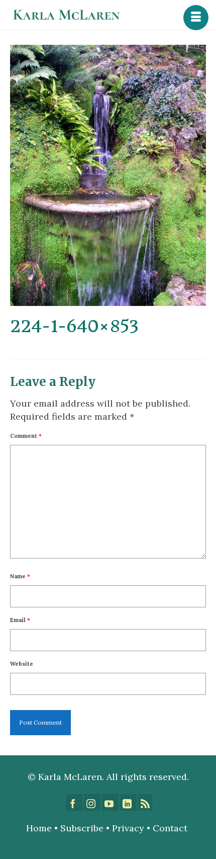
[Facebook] (74, 802)
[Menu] (195, 17)
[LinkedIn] (128, 802)
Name (20, 576)
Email (20, 619)
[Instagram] (92, 802)
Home (39, 828)
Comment (26, 435)
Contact (171, 828)
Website (21, 663)
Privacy (128, 828)
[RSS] (145, 802)
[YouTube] (110, 802)
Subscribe (81, 828)
